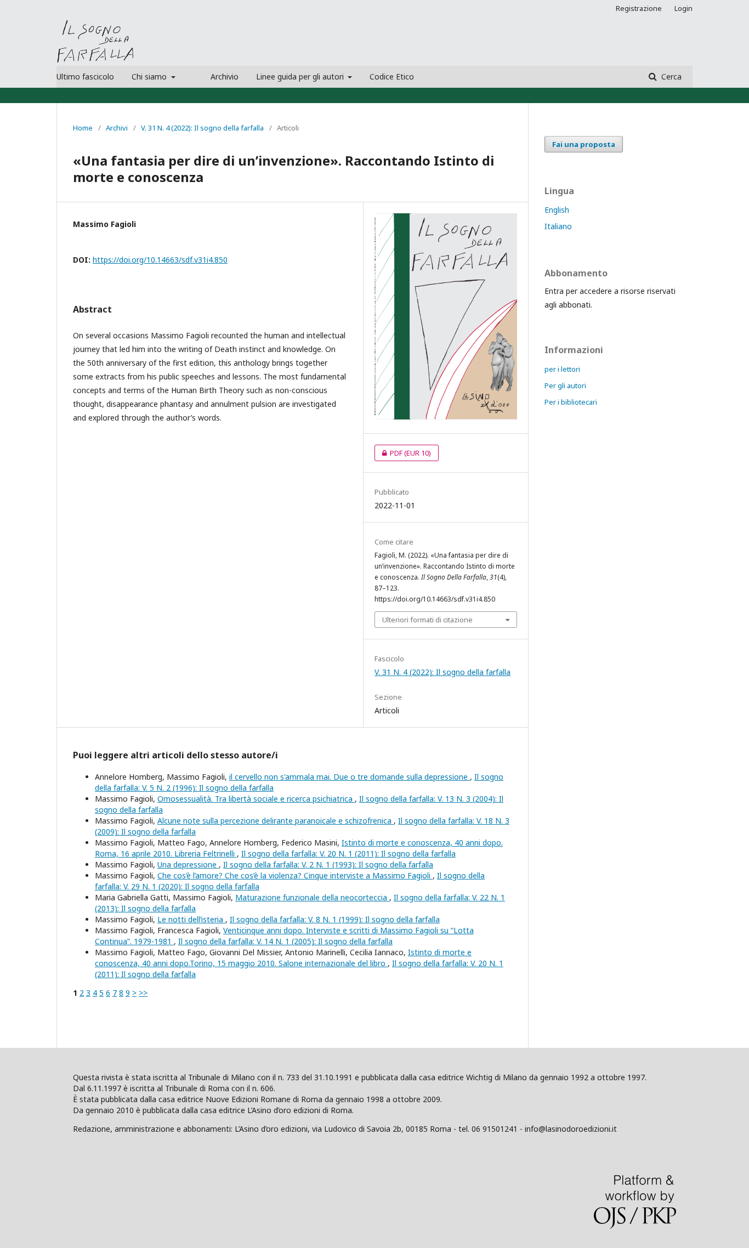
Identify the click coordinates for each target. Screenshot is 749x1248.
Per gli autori (565, 385)
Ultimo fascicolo (85, 76)
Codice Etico (392, 76)
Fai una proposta (583, 144)
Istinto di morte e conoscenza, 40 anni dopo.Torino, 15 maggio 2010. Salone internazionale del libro (283, 957)
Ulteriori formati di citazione (427, 620)
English (556, 210)
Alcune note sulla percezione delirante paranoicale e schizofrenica (275, 820)
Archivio (225, 76)
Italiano (558, 226)
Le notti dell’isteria (191, 919)
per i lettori (562, 369)
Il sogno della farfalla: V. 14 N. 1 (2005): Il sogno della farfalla (285, 941)
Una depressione (188, 864)
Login (683, 8)
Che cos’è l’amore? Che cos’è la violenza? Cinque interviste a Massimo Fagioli (295, 875)
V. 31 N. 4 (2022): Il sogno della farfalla (202, 128)
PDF (402, 453)
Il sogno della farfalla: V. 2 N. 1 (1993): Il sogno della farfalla (328, 864)
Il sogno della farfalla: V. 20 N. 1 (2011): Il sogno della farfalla (348, 853)
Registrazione (639, 8)
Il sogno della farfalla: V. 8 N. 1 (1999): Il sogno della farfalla (335, 919)
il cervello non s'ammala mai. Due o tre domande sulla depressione (349, 777)
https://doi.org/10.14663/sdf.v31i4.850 (160, 259)
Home (83, 128)
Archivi (117, 128)
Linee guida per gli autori (301, 76)
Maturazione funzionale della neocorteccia (312, 897)
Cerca (670, 76)
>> (143, 993)
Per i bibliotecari (570, 402)
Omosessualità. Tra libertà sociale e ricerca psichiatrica (256, 798)
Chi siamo (150, 76)
